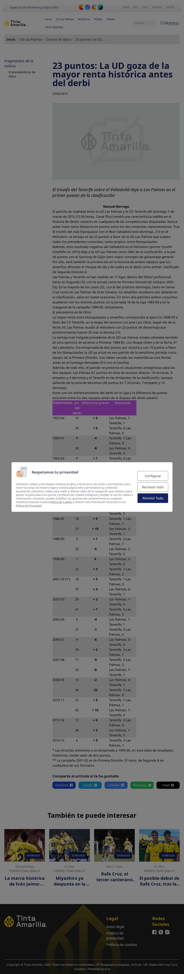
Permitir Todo (152, 498)
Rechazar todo (153, 487)
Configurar (153, 476)
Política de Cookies (61, 502)
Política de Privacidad (29, 505)
